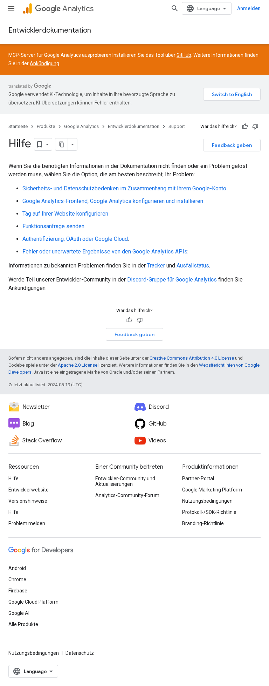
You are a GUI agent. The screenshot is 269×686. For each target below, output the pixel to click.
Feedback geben (232, 145)
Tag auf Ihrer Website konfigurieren (65, 213)
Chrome (17, 579)
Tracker (156, 265)
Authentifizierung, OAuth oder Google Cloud (75, 239)
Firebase (17, 590)
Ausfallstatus (193, 265)
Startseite (18, 126)
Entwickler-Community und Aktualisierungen (125, 481)
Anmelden (249, 8)
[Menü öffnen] (11, 8)
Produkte (46, 126)
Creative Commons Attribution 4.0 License (192, 358)
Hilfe (13, 478)
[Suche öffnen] (175, 8)
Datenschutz (79, 653)
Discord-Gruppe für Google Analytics (172, 279)
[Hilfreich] (245, 126)
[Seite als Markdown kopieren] (61, 144)
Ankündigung (44, 63)
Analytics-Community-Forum (127, 495)
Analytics (78, 8)
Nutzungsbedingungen (207, 501)
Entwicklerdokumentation (49, 30)
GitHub (184, 55)
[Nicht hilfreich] (255, 126)
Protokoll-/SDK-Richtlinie (209, 512)
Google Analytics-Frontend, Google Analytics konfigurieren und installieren (112, 201)
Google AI (18, 613)
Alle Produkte (23, 624)
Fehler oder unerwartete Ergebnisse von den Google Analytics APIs (104, 251)
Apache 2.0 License (77, 365)
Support (176, 126)
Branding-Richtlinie (203, 523)
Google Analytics (81, 126)
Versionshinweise (27, 501)
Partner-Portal (198, 478)
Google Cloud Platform (33, 602)
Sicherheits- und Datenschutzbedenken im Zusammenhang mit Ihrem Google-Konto (124, 188)
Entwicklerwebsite (28, 490)
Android (17, 568)
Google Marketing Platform (212, 490)
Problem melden (26, 523)
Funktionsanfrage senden (53, 226)
